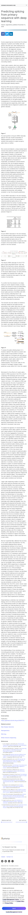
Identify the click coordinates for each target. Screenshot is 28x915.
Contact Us (9, 857)
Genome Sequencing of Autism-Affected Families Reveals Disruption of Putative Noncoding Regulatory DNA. (14, 795)
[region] (14, 900)
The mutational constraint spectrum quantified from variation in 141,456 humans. (15, 776)
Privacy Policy (9, 903)
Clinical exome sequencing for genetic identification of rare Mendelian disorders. (14, 745)
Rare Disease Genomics (7, 727)
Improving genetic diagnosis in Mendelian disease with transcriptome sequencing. (14, 750)
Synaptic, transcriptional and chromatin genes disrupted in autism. (13, 786)
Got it (14, 908)
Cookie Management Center (11, 899)
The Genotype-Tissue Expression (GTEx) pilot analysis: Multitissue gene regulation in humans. (15, 766)
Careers (3, 857)
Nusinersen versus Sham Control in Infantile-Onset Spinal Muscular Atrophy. (15, 806)
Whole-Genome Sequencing (8, 737)
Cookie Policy (20, 901)
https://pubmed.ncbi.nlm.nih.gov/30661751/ (12, 720)
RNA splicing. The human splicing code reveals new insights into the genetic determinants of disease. (14, 760)
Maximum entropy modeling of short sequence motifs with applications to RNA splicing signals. (14, 756)
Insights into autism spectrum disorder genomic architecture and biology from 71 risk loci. (14, 791)
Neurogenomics (5, 730)
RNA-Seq (3, 734)
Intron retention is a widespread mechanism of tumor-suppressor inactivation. (13, 801)
